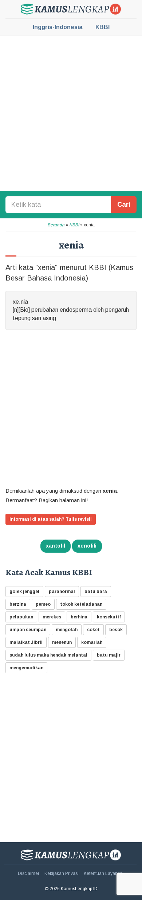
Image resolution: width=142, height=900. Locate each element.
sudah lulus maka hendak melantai (48, 655)
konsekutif (109, 616)
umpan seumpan (27, 629)
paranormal (62, 591)
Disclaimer (28, 873)
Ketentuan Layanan (103, 873)
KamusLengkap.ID (71, 9)
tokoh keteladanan (81, 604)
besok (116, 629)
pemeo (43, 604)
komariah (91, 642)
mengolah (67, 629)
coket (93, 629)
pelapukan (21, 616)
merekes (52, 616)
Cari (123, 204)
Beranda (55, 224)
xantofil (55, 546)
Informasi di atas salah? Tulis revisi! (50, 519)
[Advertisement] (71, 112)
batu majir (109, 655)
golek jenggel (24, 591)
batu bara (95, 591)
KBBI (102, 27)
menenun (62, 642)
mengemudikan (26, 667)
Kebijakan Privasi (61, 873)
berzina (17, 604)
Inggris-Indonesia (57, 27)
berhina (79, 616)
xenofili (87, 546)
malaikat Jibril (26, 642)
